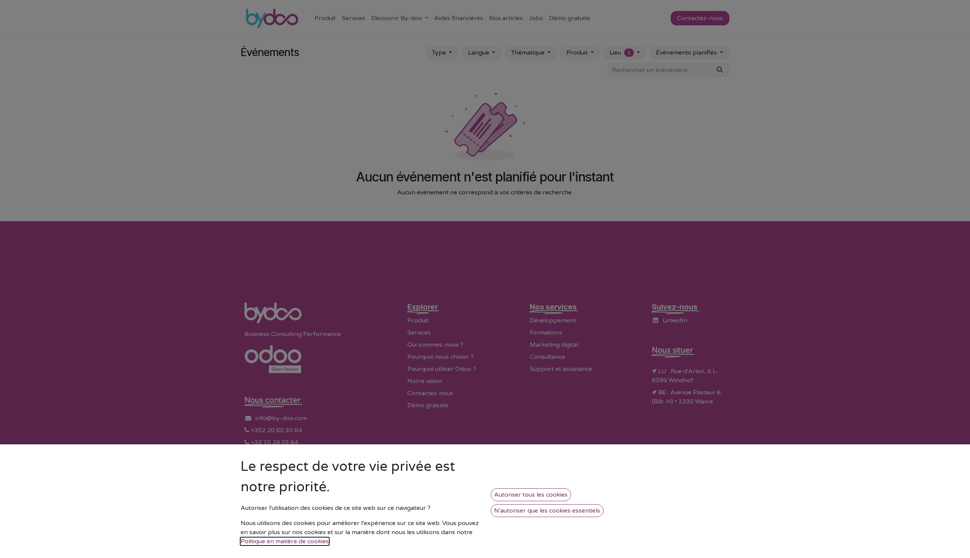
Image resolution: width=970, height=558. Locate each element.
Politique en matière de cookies (285, 541)
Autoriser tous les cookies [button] (531, 495)
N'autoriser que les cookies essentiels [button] (547, 510)
